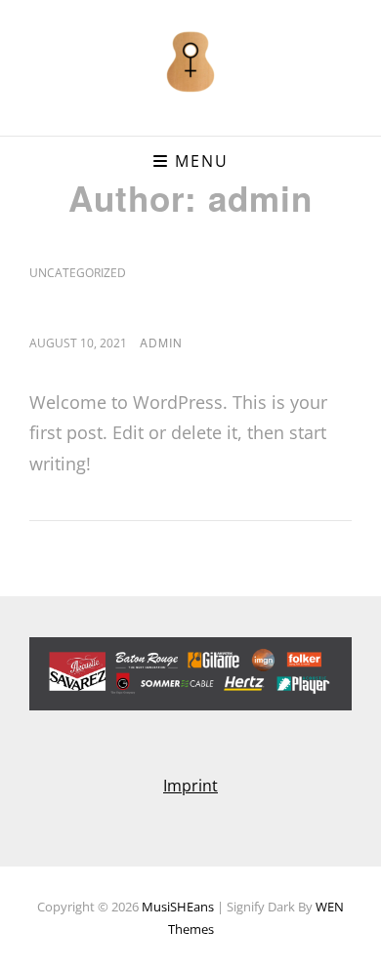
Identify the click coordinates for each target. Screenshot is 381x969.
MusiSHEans (178, 906)
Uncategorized (77, 272)
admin (161, 342)
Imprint (190, 785)
